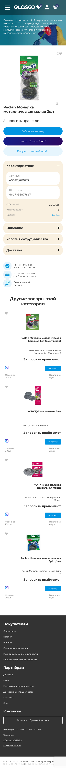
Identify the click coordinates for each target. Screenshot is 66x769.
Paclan (56, 215)
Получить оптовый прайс (33, 151)
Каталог (23, 20)
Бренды (7, 642)
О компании (9, 631)
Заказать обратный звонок (33, 720)
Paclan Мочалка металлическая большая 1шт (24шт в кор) (41, 339)
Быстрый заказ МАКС (33, 141)
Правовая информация (15, 648)
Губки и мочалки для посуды (21, 26)
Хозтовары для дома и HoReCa (37, 23)
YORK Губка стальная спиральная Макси (47, 486)
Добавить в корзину (33, 131)
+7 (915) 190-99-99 (12, 745)
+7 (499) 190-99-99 (12, 740)
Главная (8, 20)
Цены (6, 680)
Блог (6, 703)
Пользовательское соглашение (20, 659)
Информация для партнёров (18, 686)
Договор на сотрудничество (18, 692)
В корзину (53, 368)
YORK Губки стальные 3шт (44, 411)
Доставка (8, 674)
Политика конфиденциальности (20, 654)
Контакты (8, 697)
